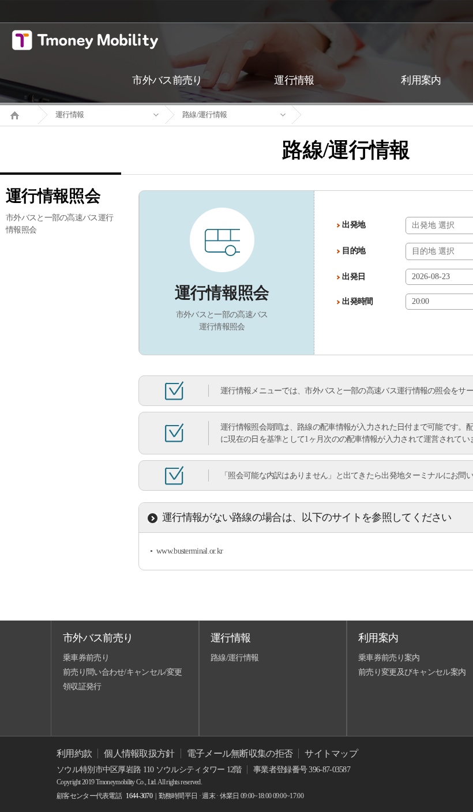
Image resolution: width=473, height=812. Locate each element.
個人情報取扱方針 (139, 753)
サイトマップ (331, 753)
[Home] (19, 114)
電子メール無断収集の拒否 (240, 753)
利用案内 (378, 638)
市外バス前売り (98, 638)
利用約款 (74, 753)
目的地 (353, 250)
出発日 (353, 276)
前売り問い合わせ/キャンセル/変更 (122, 672)
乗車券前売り (86, 657)
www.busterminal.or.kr (189, 551)
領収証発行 (82, 686)
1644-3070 (139, 796)
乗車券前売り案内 (388, 657)
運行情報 (69, 114)
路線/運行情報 (204, 114)
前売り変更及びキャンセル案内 (412, 672)
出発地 (353, 224)
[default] (355, 115)
